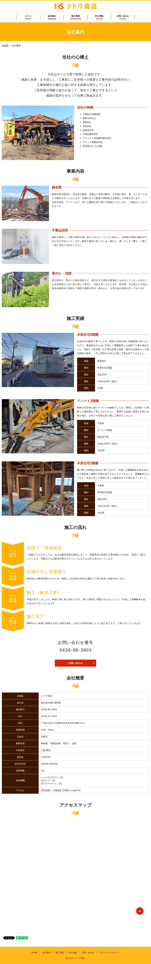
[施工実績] (38, 359)
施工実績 (75, 17)
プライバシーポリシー (109, 952)
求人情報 (99, 17)
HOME (5, 45)
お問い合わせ (122, 17)
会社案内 (52, 17)
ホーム (28, 17)
